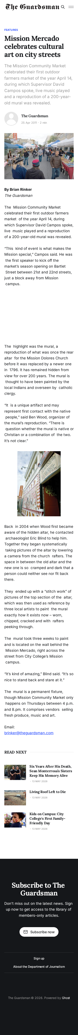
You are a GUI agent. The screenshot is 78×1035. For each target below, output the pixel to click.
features (11, 29)
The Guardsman (34, 116)
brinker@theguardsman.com (29, 733)
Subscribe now (42, 932)
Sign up (39, 958)
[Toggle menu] (71, 7)
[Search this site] (63, 7)
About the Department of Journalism (39, 966)
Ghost (66, 998)
